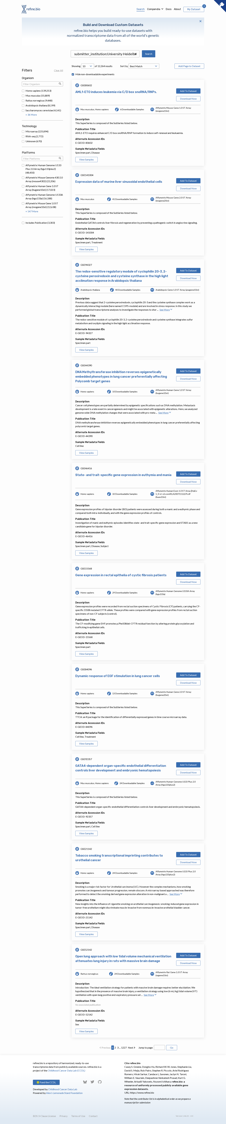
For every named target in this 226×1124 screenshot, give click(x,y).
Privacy (63, 1115)
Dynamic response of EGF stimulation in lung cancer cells (117, 676)
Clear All (58, 70)
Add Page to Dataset (189, 66)
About (177, 9)
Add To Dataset (188, 90)
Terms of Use (78, 1115)
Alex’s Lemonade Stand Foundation (64, 1092)
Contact (93, 1115)
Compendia (153, 9)
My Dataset (193, 9)
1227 (124, 1047)
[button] (136, 54)
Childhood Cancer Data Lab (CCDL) (66, 1070)
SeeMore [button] (165, 309)
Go (171, 1047)
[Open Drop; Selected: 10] (87, 66)
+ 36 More (31, 114)
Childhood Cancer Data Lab (62, 1089)
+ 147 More (32, 211)
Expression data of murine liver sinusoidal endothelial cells (118, 182)
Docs (168, 9)
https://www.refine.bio (142, 1092)
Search (141, 9)
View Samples (86, 159)
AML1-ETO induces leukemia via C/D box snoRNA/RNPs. (116, 92)
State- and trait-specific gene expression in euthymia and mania (123, 475)
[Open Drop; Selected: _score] (144, 66)
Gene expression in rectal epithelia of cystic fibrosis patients (121, 575)
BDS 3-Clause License (44, 1115)
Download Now (188, 98)
